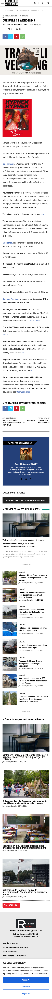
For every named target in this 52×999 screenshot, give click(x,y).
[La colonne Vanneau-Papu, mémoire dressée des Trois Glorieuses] (10, 698)
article (5, 335)
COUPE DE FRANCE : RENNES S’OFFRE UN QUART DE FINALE (14, 423)
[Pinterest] (16, 36)
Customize (26, 987)
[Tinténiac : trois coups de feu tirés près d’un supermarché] (10, 629)
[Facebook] (31, 3)
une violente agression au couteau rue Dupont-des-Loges (33, 646)
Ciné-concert (8, 164)
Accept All (26, 980)
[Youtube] (42, 3)
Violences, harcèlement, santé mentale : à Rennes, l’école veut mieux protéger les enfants (25, 757)
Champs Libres (33, 320)
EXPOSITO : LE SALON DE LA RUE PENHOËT (38, 422)
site (42, 214)
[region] (26, 979)
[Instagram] (35, 3)
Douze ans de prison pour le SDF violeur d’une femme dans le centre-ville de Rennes (33, 680)
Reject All (26, 994)
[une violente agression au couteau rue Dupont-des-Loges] (10, 646)
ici (32, 370)
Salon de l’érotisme (11, 299)
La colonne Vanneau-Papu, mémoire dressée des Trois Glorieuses (33, 697)
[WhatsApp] (22, 36)
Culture (25, 16)
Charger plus (10, 905)
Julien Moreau (23, 702)
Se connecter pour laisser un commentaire (26, 500)
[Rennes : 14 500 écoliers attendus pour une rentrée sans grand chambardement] (10, 595)
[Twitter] (39, 3)
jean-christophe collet (18, 547)
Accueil (6, 10)
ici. (23, 352)
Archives (17, 16)
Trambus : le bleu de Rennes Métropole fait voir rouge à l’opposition (30, 663)
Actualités (14, 10)
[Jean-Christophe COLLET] (26, 454)
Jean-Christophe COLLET (17, 25)
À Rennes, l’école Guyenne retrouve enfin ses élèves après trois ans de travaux (33, 577)
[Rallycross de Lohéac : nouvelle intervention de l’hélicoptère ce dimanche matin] (10, 612)
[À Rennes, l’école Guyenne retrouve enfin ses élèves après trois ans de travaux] (10, 578)
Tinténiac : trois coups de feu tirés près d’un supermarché (33, 629)
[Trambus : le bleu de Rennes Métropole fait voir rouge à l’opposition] (10, 664)
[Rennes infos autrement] (11, 3)
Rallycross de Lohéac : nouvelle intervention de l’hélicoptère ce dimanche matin (31, 612)
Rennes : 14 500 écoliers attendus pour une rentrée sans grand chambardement (32, 594)
